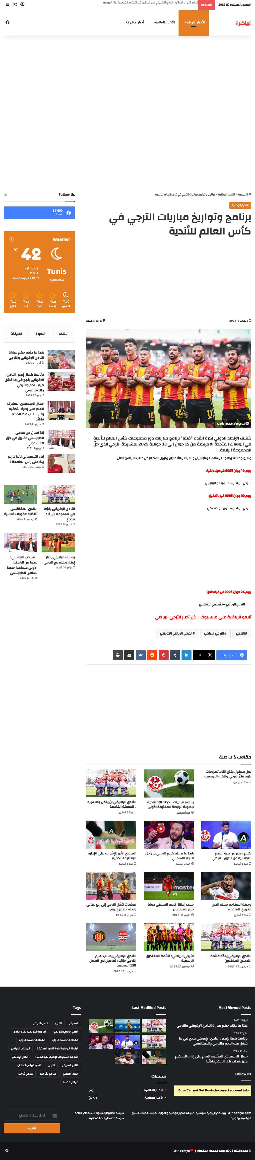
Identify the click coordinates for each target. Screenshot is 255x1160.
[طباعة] (118, 655)
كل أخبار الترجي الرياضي (175, 617)
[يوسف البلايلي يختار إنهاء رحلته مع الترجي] (58, 542)
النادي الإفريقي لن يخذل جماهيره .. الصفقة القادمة (111, 804)
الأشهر (63, 333)
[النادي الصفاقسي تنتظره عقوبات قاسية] (20, 494)
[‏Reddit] (152, 655)
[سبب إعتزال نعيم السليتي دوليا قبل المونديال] (169, 886)
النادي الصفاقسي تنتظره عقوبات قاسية (20, 511)
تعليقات (16, 333)
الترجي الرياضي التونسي (176, 633)
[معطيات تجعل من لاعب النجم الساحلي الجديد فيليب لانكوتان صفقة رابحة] (127, 1026)
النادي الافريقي (70, 1065)
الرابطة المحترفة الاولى (32, 1040)
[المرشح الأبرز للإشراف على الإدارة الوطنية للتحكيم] (111, 835)
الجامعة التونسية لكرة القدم (30, 1031)
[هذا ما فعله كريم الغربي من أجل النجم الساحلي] (169, 835)
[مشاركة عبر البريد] (129, 655)
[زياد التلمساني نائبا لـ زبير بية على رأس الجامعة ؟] (61, 463)
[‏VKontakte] (141, 655)
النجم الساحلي (70, 1074)
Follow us (243, 1074)
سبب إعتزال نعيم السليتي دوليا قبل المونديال (171, 907)
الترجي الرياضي (214, 633)
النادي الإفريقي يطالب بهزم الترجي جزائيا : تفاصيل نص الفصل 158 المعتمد (112, 961)
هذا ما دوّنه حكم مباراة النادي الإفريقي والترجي (26, 355)
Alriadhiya (182, 1151)
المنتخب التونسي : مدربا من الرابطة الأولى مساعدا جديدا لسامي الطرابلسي (22, 565)
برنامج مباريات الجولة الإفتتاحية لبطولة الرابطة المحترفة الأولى (170, 804)
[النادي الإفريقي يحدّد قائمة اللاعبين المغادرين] (226, 937)
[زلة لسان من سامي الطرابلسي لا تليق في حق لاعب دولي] (61, 439)
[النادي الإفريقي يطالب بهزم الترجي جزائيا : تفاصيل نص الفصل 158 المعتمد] (111, 937)
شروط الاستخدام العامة (89, 1113)
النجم (51, 1065)
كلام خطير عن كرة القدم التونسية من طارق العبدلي (231, 855)
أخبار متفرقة (135, 22)
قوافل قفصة (70, 1082)
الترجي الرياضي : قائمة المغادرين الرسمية (170, 958)
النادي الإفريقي (20, 1057)
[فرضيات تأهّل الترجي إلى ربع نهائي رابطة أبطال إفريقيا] (111, 886)
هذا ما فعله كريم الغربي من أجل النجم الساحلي (169, 855)
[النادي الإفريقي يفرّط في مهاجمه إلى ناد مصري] (58, 494)
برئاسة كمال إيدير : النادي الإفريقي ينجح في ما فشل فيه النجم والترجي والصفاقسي (24, 382)
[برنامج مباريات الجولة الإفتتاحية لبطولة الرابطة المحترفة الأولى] (169, 783)
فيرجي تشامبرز (48, 1074)
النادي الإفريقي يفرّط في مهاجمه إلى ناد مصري (59, 514)
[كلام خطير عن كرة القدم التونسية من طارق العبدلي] (226, 835)
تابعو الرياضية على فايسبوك (225, 617)
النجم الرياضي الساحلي (29, 1065)
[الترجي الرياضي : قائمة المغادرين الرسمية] (169, 937)
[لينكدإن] (186, 655)
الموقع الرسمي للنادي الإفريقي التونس (56, 1057)
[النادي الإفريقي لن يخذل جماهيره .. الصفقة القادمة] (111, 783)
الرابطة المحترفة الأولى (65, 1040)
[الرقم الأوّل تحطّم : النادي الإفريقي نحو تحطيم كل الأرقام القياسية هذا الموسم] (154, 1026)
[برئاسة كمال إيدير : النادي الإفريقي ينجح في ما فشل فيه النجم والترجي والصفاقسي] (61, 381)
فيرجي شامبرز (25, 1074)
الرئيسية (243, 195)
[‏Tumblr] (175, 655)
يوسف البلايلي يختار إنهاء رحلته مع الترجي (59, 560)
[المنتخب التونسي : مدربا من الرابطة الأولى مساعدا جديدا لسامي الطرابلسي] (20, 542)
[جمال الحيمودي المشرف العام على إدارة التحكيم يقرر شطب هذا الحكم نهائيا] (61, 410)
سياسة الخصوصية (113, 1113)
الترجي (240, 633)
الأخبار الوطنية (195, 22)
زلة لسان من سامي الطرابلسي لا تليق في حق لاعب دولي (25, 438)
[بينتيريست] (164, 655)
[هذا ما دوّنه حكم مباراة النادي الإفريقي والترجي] (61, 359)
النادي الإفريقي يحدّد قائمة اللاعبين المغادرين (230, 958)
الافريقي (73, 1023)
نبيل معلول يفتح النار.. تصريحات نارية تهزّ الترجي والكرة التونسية (227, 774)
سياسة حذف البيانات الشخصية (106, 1118)
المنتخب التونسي (20, 1048)
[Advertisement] (127, 75)
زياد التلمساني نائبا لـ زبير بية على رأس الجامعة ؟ (26, 459)
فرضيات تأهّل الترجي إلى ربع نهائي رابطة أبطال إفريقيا (111, 907)
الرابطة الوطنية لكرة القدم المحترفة (57, 1048)
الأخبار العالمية (164, 22)
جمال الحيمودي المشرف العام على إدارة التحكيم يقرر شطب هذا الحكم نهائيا (25, 411)
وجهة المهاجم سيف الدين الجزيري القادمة (231, 907)
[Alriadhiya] (244, 23)
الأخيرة (40, 333)
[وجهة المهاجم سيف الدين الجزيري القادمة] (226, 886)
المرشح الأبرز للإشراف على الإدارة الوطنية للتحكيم (112, 855)
